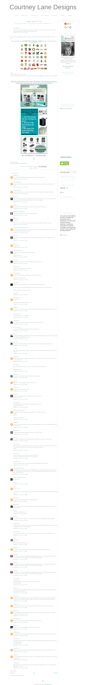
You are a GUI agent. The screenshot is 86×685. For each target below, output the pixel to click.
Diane (14, 341)
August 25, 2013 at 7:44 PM (20, 551)
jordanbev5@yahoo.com (17, 468)
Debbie (14, 394)
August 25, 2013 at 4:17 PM (20, 520)
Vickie (14, 218)
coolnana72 (15, 648)
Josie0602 (16, 28)
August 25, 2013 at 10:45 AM (20, 419)
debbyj (14, 307)
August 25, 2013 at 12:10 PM (20, 465)
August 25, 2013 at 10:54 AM (20, 434)
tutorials (54, 15)
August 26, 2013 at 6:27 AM (20, 615)
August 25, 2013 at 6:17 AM (20, 232)
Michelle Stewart (16, 182)
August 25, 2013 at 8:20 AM (20, 330)
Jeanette (14, 387)
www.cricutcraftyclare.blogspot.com (19, 227)
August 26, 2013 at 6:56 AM (20, 622)
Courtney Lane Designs (43, 7)
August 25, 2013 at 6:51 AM (20, 247)
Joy (14, 487)
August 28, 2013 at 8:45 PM (20, 659)
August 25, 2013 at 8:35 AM (20, 345)
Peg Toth (15, 497)
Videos (62, 15)
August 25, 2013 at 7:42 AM (20, 304)
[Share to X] (43, 166)
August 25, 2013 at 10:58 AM (20, 440)
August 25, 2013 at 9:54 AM (20, 399)
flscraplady (15, 632)
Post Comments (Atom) (19, 675)
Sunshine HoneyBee (17, 250)
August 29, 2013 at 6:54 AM (20, 667)
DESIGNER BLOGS (48, 684)
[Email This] (40, 166)
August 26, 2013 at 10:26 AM (20, 635)
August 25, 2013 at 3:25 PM (20, 501)
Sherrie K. (15, 504)
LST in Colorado (16, 190)
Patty (14, 437)
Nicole (14, 235)
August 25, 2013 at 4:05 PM (20, 513)
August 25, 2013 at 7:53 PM (20, 567)
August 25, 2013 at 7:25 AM (20, 270)
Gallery (70, 15)
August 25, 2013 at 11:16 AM (20, 458)
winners (35, 168)
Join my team (34, 15)
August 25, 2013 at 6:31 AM (20, 240)
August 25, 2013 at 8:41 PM (20, 584)
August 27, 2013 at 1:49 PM (20, 651)
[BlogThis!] (42, 166)
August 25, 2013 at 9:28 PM (20, 601)
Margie (14, 625)
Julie (14, 333)
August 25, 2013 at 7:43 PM (20, 544)
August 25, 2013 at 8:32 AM (20, 338)
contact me (24, 15)
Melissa (14, 654)
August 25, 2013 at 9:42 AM (20, 391)
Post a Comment (13, 670)
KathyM (14, 547)
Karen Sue (15, 430)
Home (16, 15)
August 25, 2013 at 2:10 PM (20, 494)
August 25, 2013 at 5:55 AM (20, 215)
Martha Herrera (16, 297)
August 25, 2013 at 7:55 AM (20, 324)
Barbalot (15, 422)
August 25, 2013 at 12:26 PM (20, 474)
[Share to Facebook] (44, 166)
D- (13, 538)
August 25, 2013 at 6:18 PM (20, 535)
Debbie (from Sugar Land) (18, 211)
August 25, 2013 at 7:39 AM (20, 294)
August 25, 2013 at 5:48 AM (20, 193)
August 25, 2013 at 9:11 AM (20, 371)
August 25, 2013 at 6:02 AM (20, 224)
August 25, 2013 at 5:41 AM (20, 187)
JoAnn (14, 554)
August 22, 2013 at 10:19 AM (20, 32)
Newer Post (12, 673)
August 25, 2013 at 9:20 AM (20, 384)
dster (14, 380)
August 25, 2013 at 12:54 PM (20, 484)
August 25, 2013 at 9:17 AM (20, 377)
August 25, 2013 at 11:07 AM (20, 450)
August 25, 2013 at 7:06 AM (20, 256)
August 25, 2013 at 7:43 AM (20, 317)
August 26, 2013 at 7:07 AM (20, 629)
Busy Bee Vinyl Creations (18, 410)
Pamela (14, 196)
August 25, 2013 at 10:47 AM (20, 427)
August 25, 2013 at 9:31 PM (20, 607)
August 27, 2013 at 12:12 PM (20, 645)
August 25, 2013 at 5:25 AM (20, 179)
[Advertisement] (65, 132)
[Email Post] (39, 166)
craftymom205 (16, 273)
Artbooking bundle (41, 155)
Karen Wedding (16, 618)
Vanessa (14, 374)
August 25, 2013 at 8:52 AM (20, 361)
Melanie (14, 175)
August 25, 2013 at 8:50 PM (20, 592)
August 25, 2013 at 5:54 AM (20, 208)
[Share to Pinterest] (46, 166)
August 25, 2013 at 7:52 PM (20, 559)
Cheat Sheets (44, 15)
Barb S (14, 516)
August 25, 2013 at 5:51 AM (20, 201)
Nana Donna (15, 320)
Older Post (55, 673)
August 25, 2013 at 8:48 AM (20, 353)
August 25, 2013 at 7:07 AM (20, 263)
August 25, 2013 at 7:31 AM (20, 279)
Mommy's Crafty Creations (18, 477)
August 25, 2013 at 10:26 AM (20, 407)
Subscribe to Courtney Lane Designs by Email (18, 163)
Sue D (14, 243)
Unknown (29, 166)
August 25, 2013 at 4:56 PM (20, 528)
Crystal (14, 260)
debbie (14, 204)
